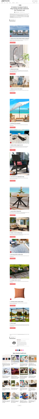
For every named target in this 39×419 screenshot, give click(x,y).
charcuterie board (23, 212)
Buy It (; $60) (13, 305)
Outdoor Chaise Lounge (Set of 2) (17, 144)
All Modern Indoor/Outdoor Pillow (17, 301)
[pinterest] (1, 7)
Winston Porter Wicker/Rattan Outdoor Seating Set (19, 38)
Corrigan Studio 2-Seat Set (16, 279)
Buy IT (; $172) (13, 127)
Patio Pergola (13, 323)
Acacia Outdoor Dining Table (16, 211)
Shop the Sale (12, 337)
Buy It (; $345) (13, 42)
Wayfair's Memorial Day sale (21, 334)
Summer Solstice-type (12, 14)
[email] (1, 13)
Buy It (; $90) (13, 258)
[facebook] (1, 9)
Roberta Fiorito (19, 339)
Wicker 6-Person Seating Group (16, 232)
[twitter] (1, 10)
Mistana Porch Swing (14, 69)
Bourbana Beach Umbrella (15, 123)
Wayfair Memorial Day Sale (20, 15)
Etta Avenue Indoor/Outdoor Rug (17, 254)
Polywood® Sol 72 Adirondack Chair (17, 176)
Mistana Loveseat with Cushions (16, 88)
